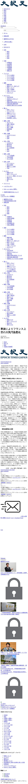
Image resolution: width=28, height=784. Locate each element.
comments (6, 363)
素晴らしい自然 (11, 166)
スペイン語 (7, 729)
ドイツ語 (6, 728)
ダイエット (10, 122)
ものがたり (10, 143)
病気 (8, 136)
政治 (5, 10)
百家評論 (9, 100)
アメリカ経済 (10, 78)
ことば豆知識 (10, 286)
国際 (5, 20)
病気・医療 (7, 133)
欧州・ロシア (10, 87)
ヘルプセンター (8, 186)
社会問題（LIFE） (12, 118)
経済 (5, 12)
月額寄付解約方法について (11, 192)
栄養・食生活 (10, 124)
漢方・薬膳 (10, 127)
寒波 (5, 345)
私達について (7, 756)
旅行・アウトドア (12, 174)
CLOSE (3, 195)
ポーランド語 (7, 738)
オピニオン (7, 95)
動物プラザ (10, 172)
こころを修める (11, 116)
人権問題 (9, 69)
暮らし (5, 108)
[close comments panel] (1, 473)
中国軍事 (9, 67)
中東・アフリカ (11, 91)
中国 (5, 17)
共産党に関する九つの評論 (14, 105)
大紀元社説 (10, 97)
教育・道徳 (7, 154)
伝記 (8, 151)
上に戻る (3, 703)
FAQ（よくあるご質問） (10, 189)
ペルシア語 (7, 749)
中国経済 (9, 65)
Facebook (17, 518)
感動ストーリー (11, 113)
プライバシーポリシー (10, 765)
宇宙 (8, 168)
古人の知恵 (10, 158)
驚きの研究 (10, 165)
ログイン (9, 482)
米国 (5, 18)
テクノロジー (10, 163)
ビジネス (6, 757)
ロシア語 (6, 739)
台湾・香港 (10, 239)
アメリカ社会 (10, 76)
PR (7, 180)
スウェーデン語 (8, 736)
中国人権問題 (10, 225)
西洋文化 (9, 146)
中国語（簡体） (8, 718)
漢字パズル (10, 179)
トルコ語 (6, 747)
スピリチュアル (11, 114)
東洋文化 (9, 144)
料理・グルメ (10, 110)
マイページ (7, 183)
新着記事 (6, 36)
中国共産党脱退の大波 (10, 200)
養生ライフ (10, 125)
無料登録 (3, 482)
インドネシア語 (8, 725)
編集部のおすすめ (9, 39)
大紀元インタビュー (12, 99)
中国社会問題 (10, 218)
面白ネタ (9, 177)
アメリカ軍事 (10, 80)
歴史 (8, 149)
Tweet (21, 518)
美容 (8, 130)
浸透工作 (9, 70)
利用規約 (6, 764)
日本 (5, 50)
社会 (5, 13)
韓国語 (5, 721)
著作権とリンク (8, 760)
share (2, 363)
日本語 (5, 715)
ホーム (5, 33)
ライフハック (10, 111)
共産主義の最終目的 (12, 103)
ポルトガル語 (7, 731)
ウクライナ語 (7, 741)
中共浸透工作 (10, 223)
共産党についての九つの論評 (15, 258)
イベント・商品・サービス (14, 176)
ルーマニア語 (7, 742)
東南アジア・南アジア (13, 86)
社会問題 (9, 64)
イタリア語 (7, 733)
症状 (8, 138)
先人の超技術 (10, 147)
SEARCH (3, 26)
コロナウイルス (11, 135)
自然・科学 (7, 161)
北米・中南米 (10, 89)
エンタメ (6, 171)
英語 (5, 716)
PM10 (5, 342)
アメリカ (6, 73)
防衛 (5, 15)
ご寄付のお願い (8, 41)
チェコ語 (6, 744)
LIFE (5, 21)
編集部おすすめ (8, 199)
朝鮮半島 (9, 84)
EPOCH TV (7, 9)
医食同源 (9, 129)
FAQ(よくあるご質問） (10, 767)
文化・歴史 (7, 141)
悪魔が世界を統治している (14, 102)
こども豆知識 (10, 155)
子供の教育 (10, 157)
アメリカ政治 (10, 75)
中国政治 (9, 62)
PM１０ (6, 343)
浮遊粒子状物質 (8, 346)
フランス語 (7, 726)
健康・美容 (7, 121)
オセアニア (10, 92)
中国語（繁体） (8, 720)
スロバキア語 (7, 746)
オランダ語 (7, 734)
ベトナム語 (7, 723)
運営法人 (6, 759)
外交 (8, 56)
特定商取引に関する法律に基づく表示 (14, 762)
